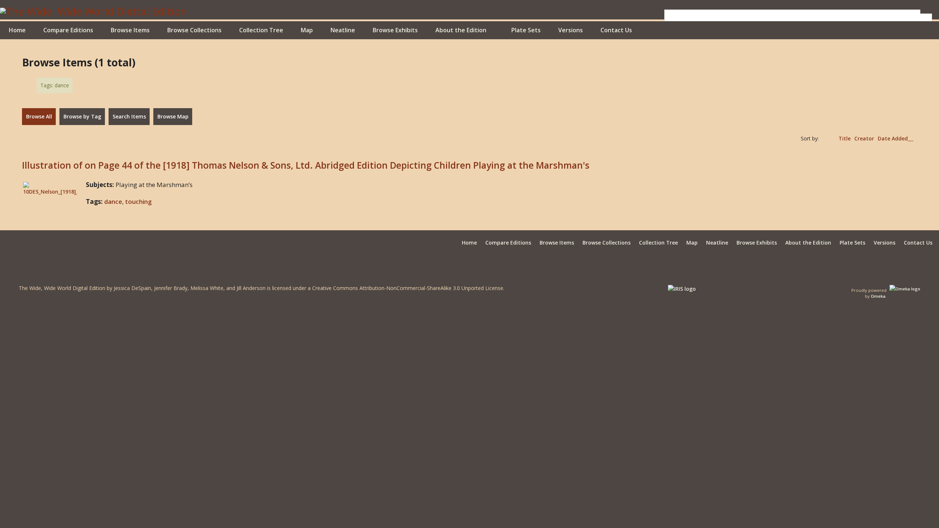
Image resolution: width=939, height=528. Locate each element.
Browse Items (130, 30)
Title (844, 138)
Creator (864, 138)
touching (138, 201)
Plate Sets (526, 30)
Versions (570, 30)
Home (17, 30)
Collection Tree (261, 30)
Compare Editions (68, 30)
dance (113, 201)
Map (307, 30)
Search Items (129, 116)
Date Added (893, 138)
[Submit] (926, 12)
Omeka (878, 296)
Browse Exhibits (395, 30)
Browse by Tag (82, 116)
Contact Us (616, 30)
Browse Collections (194, 30)
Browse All (39, 116)
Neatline (342, 30)
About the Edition (460, 30)
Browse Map (173, 116)
